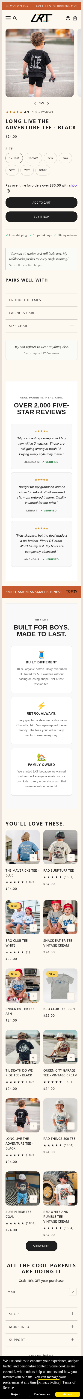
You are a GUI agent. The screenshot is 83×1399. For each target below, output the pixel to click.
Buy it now (42, 217)
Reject (15, 1394)
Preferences (42, 1394)
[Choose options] (33, 857)
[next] (48, 103)
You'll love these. (35, 823)
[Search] (15, 18)
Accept (67, 1394)
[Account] (68, 18)
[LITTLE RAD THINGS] (41, 18)
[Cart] (74, 18)
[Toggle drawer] (8, 18)
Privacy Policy (48, 1382)
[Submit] (73, 1291)
